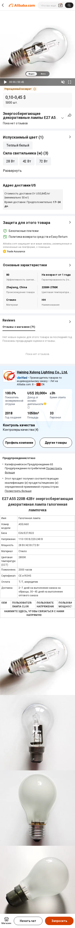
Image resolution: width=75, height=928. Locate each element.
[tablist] (37, 73)
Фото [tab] (43, 74)
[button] (20, 89)
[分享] (69, 115)
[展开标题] (62, 118)
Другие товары (56, 442)
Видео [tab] (31, 74)
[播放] (5, 82)
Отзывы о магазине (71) (18, 326)
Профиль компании (19, 442)
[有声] (63, 82)
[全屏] (69, 82)
